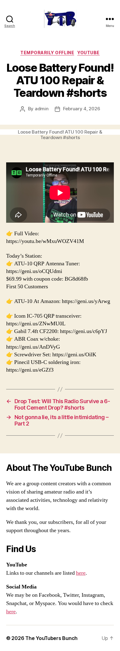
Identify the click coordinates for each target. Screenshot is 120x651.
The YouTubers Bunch (51, 638)
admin (42, 109)
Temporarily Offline (47, 52)
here (81, 573)
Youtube (88, 52)
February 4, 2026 (81, 109)
